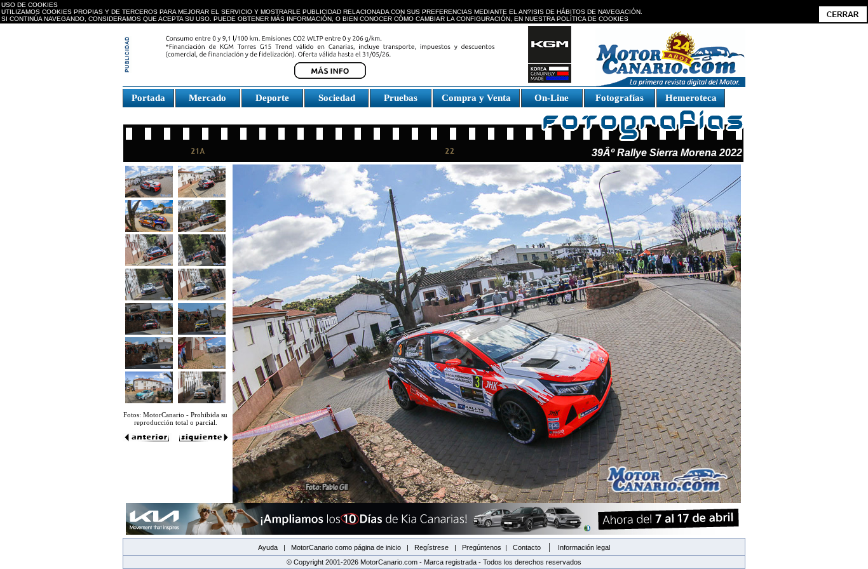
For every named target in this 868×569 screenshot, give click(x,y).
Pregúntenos (481, 547)
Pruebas (401, 98)
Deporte (272, 98)
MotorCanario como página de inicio (346, 547)
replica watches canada (46, 28)
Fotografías (619, 98)
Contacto (527, 547)
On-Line (551, 98)
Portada (148, 98)
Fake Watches (151, 112)
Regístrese (431, 547)
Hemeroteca (691, 98)
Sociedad (336, 98)
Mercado (207, 98)
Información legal (584, 547)
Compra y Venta (476, 98)
